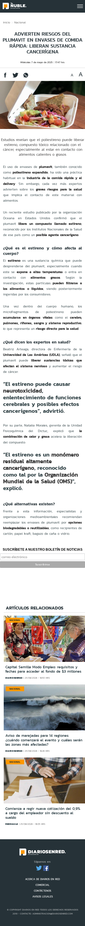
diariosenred (13, 677)
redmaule (11, 824)
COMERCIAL (42, 885)
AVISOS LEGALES (42, 896)
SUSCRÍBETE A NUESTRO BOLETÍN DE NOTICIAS (43, 549)
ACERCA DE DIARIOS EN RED (42, 879)
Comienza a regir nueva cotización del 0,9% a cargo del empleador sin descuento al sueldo (42, 813)
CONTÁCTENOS (42, 891)
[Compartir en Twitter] (15, 77)
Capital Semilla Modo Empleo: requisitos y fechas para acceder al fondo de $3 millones (43, 669)
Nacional (20, 22)
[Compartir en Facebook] (5, 77)
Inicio (6, 22)
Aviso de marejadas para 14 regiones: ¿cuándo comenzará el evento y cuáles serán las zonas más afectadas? (43, 740)
